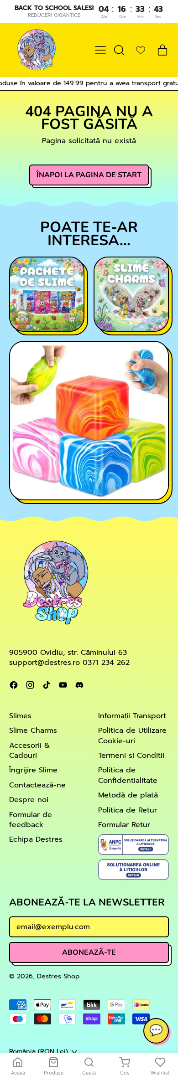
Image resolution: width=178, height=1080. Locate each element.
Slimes (20, 715)
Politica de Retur (127, 810)
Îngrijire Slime (33, 770)
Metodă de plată (128, 795)
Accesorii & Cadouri (29, 750)
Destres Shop (58, 976)
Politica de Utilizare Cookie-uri (132, 735)
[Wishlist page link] (140, 50)
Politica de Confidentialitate (127, 775)
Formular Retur (124, 824)
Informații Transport (132, 715)
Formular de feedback (30, 819)
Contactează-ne (37, 785)
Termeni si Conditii (131, 755)
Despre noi (28, 799)
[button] (118, 50)
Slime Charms (33, 730)
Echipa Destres (36, 839)
